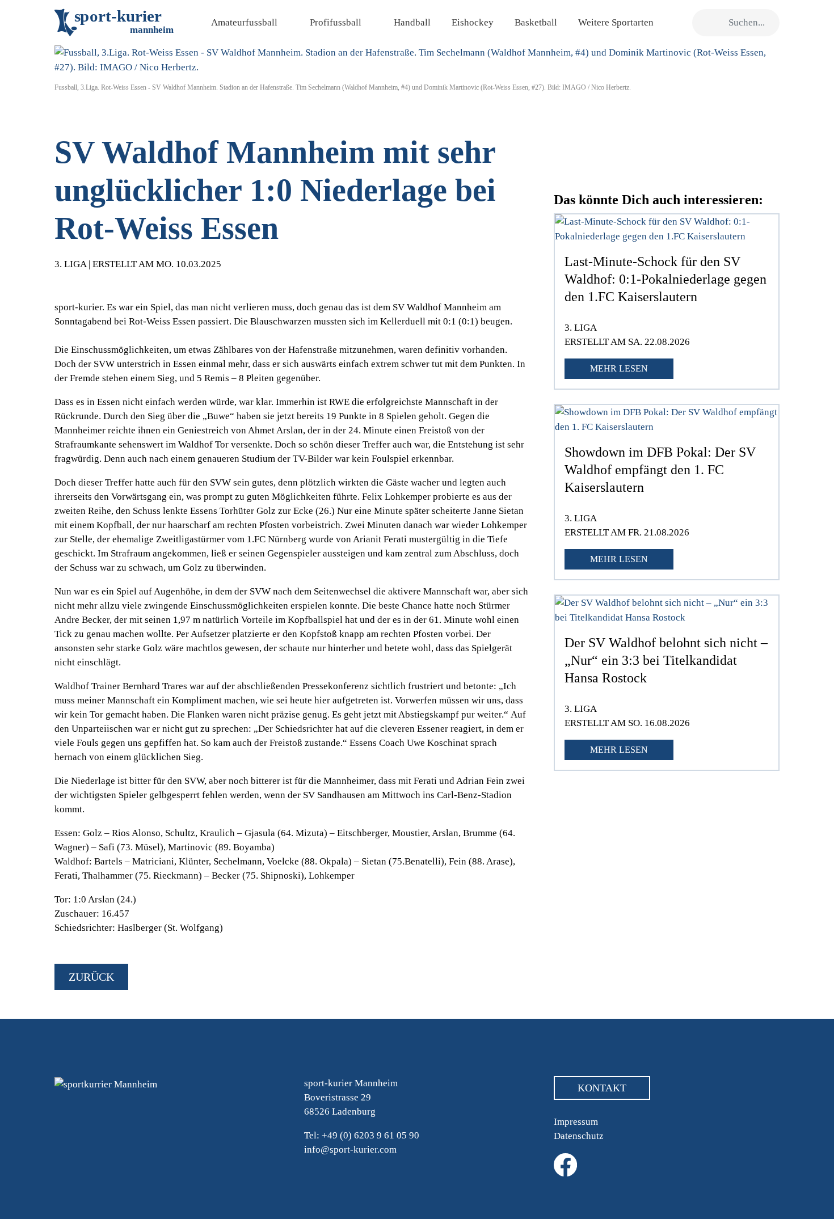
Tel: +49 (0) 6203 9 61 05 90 (361, 1135)
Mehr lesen (619, 368)
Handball (412, 22)
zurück (91, 977)
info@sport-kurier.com (350, 1149)
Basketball (536, 22)
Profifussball (335, 22)
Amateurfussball (244, 22)
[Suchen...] (706, 23)
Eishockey (473, 22)
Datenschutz (579, 1136)
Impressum (576, 1121)
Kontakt (602, 1088)
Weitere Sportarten (616, 22)
